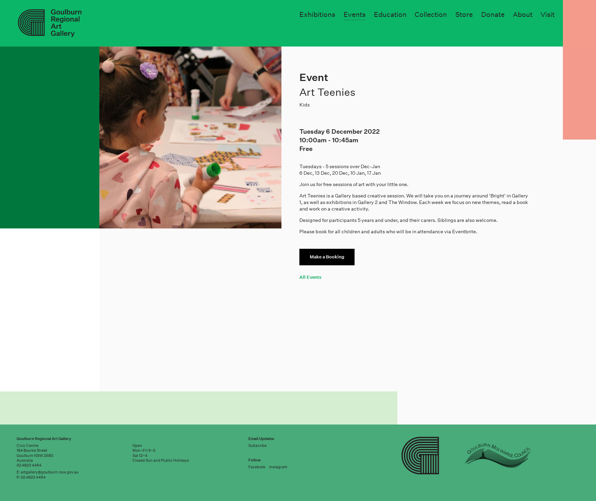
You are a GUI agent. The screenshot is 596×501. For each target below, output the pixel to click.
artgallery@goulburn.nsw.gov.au (50, 472)
